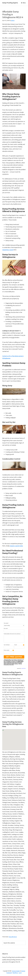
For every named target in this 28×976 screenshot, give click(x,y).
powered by (21, 668)
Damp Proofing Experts (10, 3)
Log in (20, 972)
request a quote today (16, 546)
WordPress (15, 972)
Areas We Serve (13, 937)
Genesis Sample (16, 971)
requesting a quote (7, 250)
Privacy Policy (20, 661)
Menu (24, 3)
